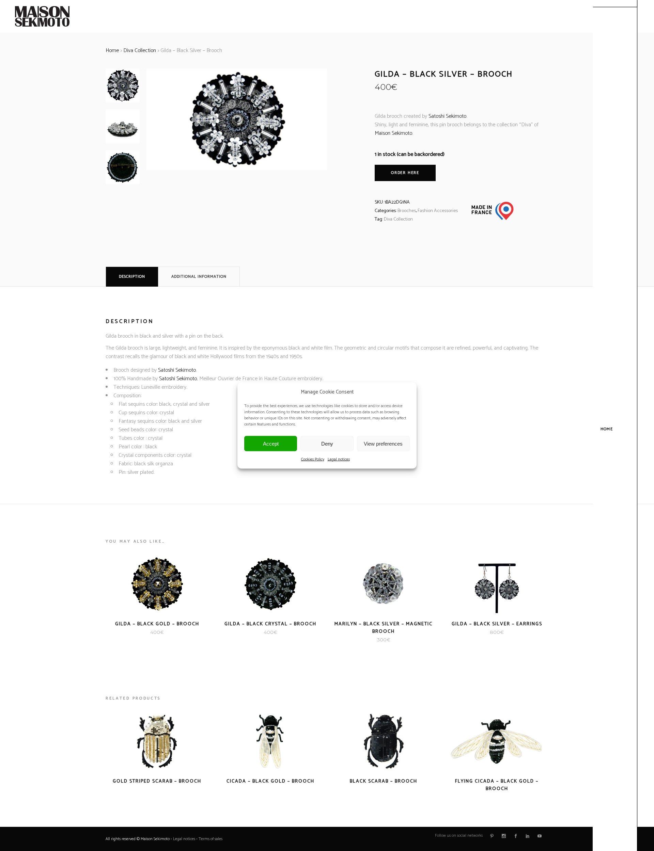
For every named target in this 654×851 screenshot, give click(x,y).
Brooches (407, 211)
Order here (405, 173)
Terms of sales (210, 839)
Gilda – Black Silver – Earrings (497, 624)
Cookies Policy (312, 459)
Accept (271, 443)
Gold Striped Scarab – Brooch (157, 781)
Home (112, 50)
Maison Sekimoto (393, 133)
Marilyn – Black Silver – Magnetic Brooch (383, 628)
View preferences (383, 443)
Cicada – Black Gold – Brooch (270, 781)
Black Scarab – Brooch (383, 781)
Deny (327, 443)
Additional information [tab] (199, 276)
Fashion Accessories (438, 211)
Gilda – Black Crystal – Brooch (270, 624)
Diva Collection (139, 50)
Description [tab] (132, 276)
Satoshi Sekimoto (447, 116)
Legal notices (339, 459)
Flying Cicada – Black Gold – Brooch (497, 785)
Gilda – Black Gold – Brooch (157, 624)
